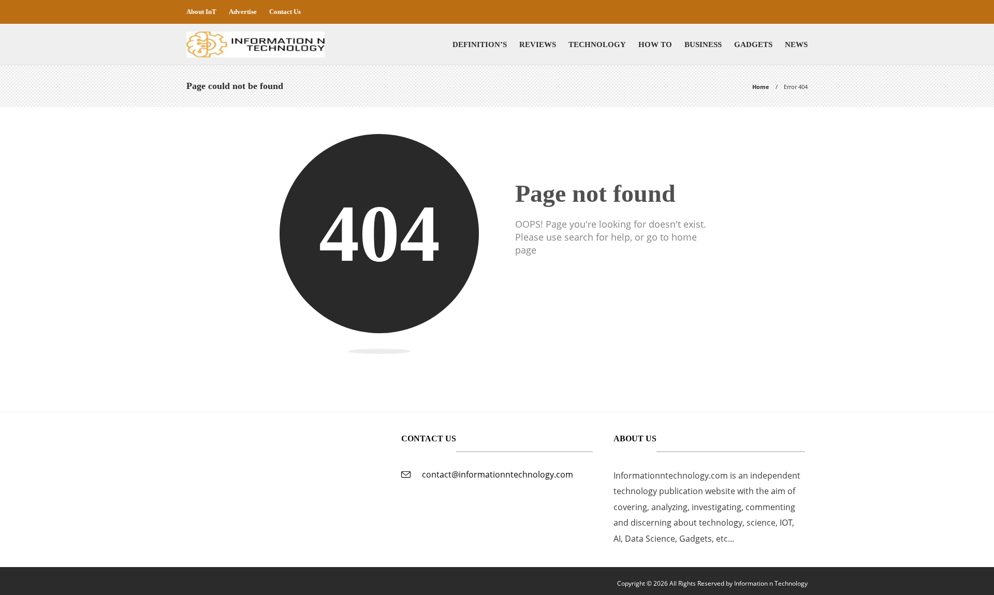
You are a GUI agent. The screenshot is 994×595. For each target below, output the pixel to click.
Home (760, 87)
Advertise (243, 12)
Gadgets (753, 44)
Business (703, 44)
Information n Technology (771, 583)
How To (655, 44)
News (796, 44)
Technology (597, 44)
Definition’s (479, 44)
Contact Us (285, 12)
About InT (201, 12)
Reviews (537, 44)
